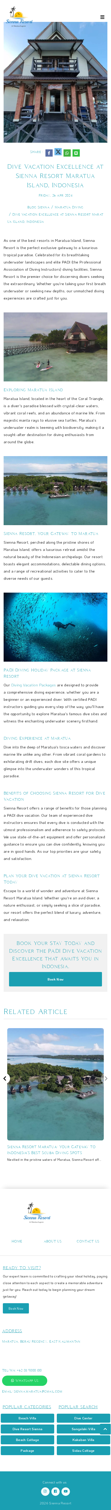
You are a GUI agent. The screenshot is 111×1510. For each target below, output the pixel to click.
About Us (53, 1241)
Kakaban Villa (83, 1439)
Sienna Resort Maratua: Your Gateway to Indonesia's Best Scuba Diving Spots (51, 1150)
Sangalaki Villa (83, 1429)
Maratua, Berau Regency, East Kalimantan (41, 1341)
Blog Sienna (38, 207)
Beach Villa (27, 1418)
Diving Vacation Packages (33, 684)
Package (27, 1450)
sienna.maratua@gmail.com (38, 1391)
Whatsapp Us (26, 1381)
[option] (55, 1097)
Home (17, 1241)
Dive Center (83, 1418)
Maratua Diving (69, 207)
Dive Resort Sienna (28, 1429)
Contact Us (88, 1241)
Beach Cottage (27, 1439)
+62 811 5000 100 (29, 1370)
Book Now (55, 979)
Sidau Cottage (83, 1450)
